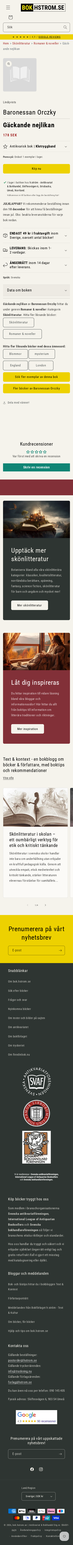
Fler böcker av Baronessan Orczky (36, 388)
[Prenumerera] (60, 950)
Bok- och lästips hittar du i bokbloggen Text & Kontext (36, 1287)
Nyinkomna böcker (19, 1009)
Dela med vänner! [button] (18, 402)
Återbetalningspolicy (30, 1530)
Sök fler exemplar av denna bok (36, 377)
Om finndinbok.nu (19, 1054)
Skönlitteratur (18, 322)
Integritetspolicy (53, 1530)
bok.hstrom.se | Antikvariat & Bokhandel (33, 1525)
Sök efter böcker (18, 990)
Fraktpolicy (36, 1536)
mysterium (42, 354)
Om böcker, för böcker (21, 1321)
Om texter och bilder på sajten (26, 1018)
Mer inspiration (27, 729)
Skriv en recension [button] (36, 467)
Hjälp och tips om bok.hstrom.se (28, 1331)
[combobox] (36, 27)
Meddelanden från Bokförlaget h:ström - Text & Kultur (35, 1310)
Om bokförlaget (17, 1036)
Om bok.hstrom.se (19, 981)
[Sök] (65, 27)
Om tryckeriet (16, 1045)
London (41, 365)
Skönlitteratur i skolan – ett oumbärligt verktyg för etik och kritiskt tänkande (33, 839)
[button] (8, 7)
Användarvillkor (19, 1536)
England (15, 365)
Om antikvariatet (18, 1027)
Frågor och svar (17, 999)
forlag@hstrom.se (20, 1382)
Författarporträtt (18, 1298)
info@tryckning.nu (20, 1371)
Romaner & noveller (22, 334)
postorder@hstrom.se (22, 1360)
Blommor (15, 354)
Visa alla (8, 777)
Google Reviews (49, 37)
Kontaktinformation (55, 1536)
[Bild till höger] (45, 905)
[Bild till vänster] (27, 905)
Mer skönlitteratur (29, 605)
